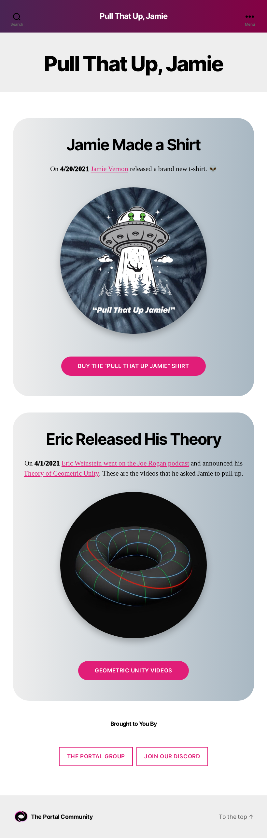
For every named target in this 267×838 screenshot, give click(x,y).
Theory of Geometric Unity (61, 473)
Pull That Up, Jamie (133, 16)
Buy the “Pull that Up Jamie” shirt (133, 366)
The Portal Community (62, 816)
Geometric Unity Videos (133, 670)
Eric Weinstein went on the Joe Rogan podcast (125, 463)
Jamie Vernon (109, 169)
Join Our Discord (172, 756)
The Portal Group (96, 756)
